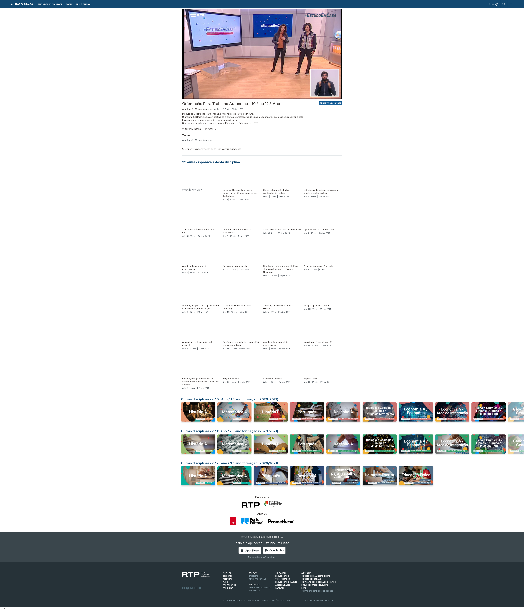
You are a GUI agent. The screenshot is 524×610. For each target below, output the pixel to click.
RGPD (303, 588)
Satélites (279, 588)
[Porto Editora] (252, 521)
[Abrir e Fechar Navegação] (510, 4)
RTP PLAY (253, 573)
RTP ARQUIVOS (229, 585)
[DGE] (273, 504)
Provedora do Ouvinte (286, 582)
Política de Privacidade (232, 600)
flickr (200, 588)
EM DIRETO (253, 576)
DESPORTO (228, 576)
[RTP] (251, 505)
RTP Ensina (228, 588)
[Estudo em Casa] (22, 4)
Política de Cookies (252, 600)
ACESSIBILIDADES (193, 129)
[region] (262, 54)
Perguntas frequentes (260, 588)
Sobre (69, 4)
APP (78, 4)
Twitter (187, 588)
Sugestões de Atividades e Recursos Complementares (212, 149)
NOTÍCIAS (227, 573)
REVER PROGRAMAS (257, 579)
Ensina (86, 4)
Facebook (183, 588)
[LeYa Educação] (233, 521)
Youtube (195, 588)
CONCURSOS (254, 585)
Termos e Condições (270, 600)
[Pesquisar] (503, 4)
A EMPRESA (306, 573)
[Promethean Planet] (280, 521)
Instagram (191, 588)
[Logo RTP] (194, 574)
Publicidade (286, 600)
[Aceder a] (198, 412)
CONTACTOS (280, 573)
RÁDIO (225, 582)
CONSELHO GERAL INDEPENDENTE (315, 576)
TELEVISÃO (228, 579)
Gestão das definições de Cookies (317, 591)
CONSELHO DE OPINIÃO (311, 579)
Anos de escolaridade (50, 4)
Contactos (254, 591)
